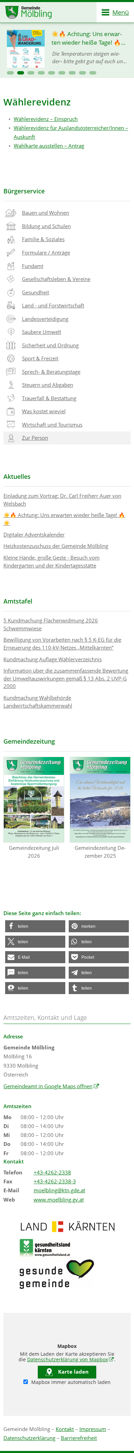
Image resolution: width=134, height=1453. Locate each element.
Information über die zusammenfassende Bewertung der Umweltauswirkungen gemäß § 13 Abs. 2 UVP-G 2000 (65, 678)
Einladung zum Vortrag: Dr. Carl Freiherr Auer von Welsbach (62, 499)
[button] (10, 73)
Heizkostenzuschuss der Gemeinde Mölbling (55, 545)
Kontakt (65, 1429)
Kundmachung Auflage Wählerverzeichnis (52, 659)
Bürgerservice (24, 191)
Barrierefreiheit (79, 1437)
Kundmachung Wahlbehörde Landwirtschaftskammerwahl (37, 701)
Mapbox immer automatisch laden (70, 1382)
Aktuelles (17, 476)
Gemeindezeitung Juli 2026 (34, 851)
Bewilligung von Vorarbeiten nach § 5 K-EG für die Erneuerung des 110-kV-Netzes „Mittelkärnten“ (62, 643)
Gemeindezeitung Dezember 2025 (100, 851)
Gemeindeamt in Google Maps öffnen (51, 1086)
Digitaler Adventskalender (34, 534)
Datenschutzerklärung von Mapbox (70, 1359)
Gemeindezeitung (29, 741)
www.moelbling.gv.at (59, 1199)
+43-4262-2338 (52, 1172)
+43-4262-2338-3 (55, 1181)
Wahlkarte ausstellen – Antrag (49, 145)
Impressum (92, 1429)
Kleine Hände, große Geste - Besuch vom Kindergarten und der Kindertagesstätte (51, 561)
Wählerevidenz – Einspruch (46, 118)
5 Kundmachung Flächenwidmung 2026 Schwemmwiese (50, 624)
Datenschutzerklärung (29, 1437)
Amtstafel (17, 601)
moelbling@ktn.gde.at (59, 1190)
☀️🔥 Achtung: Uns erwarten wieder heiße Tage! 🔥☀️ (64, 518)
